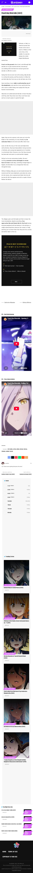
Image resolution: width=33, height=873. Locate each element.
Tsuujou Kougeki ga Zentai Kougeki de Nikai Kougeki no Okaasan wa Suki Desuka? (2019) (15, 761)
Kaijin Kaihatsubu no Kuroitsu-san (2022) (12, 824)
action (14, 449)
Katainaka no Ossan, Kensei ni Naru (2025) (14, 727)
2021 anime (10, 449)
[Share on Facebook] (5, 32)
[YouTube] (20, 463)
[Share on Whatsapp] (12, 32)
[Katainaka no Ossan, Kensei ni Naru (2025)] (16, 712)
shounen (3, 451)
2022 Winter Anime (26, 826)
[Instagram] (22, 463)
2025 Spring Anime (9, 689)
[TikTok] (25, 463)
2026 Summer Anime (10, 585)
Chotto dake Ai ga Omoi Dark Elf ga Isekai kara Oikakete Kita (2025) (15, 692)
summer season (9, 451)
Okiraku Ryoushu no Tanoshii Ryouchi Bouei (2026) (15, 657)
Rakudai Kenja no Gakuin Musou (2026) (13, 588)
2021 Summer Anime (8, 9)
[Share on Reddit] (15, 32)
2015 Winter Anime (26, 819)
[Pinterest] (23, 463)
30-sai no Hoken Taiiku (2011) (9, 810)
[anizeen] (16, 2)
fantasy (25, 449)
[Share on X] (7, 32)
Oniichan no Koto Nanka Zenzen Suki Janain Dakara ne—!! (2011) (16, 622)
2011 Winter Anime (9, 618)
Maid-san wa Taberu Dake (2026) (9, 831)
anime (17, 449)
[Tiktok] (16, 505)
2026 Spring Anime (26, 833)
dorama (21, 449)
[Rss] (30, 463)
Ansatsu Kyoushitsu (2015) (8, 817)
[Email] (17, 32)
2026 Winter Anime (10, 653)
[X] (18, 463)
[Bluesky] (29, 463)
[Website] (14, 463)
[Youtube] (16, 501)
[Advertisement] (16, 118)
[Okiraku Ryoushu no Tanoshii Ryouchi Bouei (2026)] (16, 641)
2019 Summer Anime (10, 757)
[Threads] (27, 463)
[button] (3, 2)
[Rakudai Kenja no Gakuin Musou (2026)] (16, 573)
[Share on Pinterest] (10, 32)
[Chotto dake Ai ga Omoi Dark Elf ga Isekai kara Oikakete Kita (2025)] (16, 676)
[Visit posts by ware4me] (3, 463)
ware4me (7, 463)
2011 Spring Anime (26, 812)
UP (23, 864)
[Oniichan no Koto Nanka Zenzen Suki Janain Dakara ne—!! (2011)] (16, 606)
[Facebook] (16, 463)
